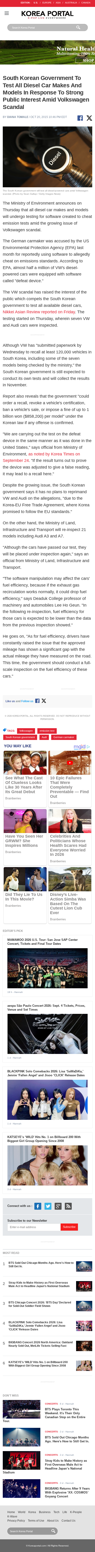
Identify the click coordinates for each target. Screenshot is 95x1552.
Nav (7, 13)
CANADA (85, 3)
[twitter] (48, 1206)
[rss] (68, 1206)
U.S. (36, 3)
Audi (44, 737)
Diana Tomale (17, 117)
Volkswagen (26, 730)
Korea (32, 1512)
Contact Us (68, 1520)
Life (64, 1512)
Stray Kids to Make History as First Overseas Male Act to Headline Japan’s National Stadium (39, 1284)
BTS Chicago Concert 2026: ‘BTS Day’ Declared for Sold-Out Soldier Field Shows (40, 1304)
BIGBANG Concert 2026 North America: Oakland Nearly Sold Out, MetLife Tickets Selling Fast (41, 1344)
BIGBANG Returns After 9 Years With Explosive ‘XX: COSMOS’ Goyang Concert (67, 1492)
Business (44, 1512)
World (21, 1512)
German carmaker (63, 737)
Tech (56, 1512)
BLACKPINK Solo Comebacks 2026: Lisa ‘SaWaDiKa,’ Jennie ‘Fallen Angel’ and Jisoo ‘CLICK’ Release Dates (46, 1073)
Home (11, 1512)
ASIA (58, 3)
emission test (47, 730)
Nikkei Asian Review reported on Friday (39, 312)
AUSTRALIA (71, 3)
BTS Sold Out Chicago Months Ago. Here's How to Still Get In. (67, 1439)
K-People (76, 1512)
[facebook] (37, 1206)
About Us (53, 1520)
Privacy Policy (16, 1520)
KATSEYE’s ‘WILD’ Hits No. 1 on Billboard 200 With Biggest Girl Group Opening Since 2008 (44, 1139)
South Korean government (20, 737)
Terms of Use (36, 1520)
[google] (58, 1206)
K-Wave (12, 1516)
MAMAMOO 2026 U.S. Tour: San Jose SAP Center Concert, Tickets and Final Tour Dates (42, 941)
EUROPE (46, 3)
